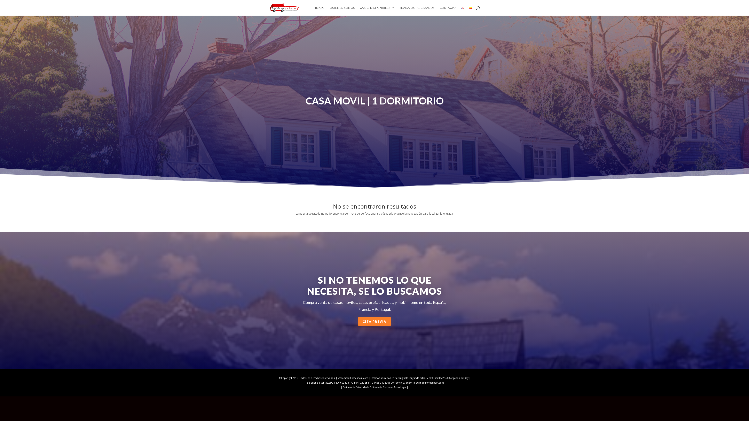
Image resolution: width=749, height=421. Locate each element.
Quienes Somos (342, 8)
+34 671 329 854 (360, 382)
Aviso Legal (400, 387)
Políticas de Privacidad (355, 387)
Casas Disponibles (375, 8)
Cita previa (374, 321)
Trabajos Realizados (417, 8)
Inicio (320, 8)
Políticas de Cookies (381, 387)
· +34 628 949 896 (379, 382)
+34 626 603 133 (340, 382)
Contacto (448, 8)
